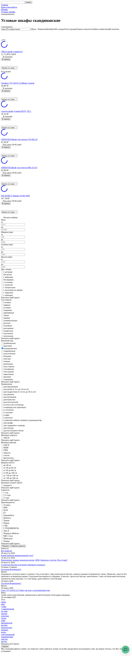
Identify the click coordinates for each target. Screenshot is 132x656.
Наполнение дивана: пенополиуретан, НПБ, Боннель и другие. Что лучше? (34, 560)
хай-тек (4, 639)
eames (3, 602)
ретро (3, 632)
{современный (7, 609)
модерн (4, 625)
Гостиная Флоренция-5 (11, 569)
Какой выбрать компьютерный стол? (17, 555)
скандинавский (8, 634)
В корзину (6, 59)
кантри (4, 613)
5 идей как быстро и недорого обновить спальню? (23, 565)
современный (7, 637)
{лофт (3, 606)
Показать (5, 546)
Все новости (6, 551)
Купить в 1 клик (8, 68)
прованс (4, 630)
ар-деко (4, 611)
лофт (3, 620)
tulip (3, 604)
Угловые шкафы (8, 12)
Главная (4, 5)
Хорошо (5, 646)
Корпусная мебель (9, 7)
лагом (3, 618)
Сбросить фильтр (18, 546)
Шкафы (4, 9)
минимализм (6, 623)
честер (4, 641)
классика (5, 616)
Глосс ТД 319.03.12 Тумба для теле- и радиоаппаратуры (25, 590)
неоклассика (6, 627)
